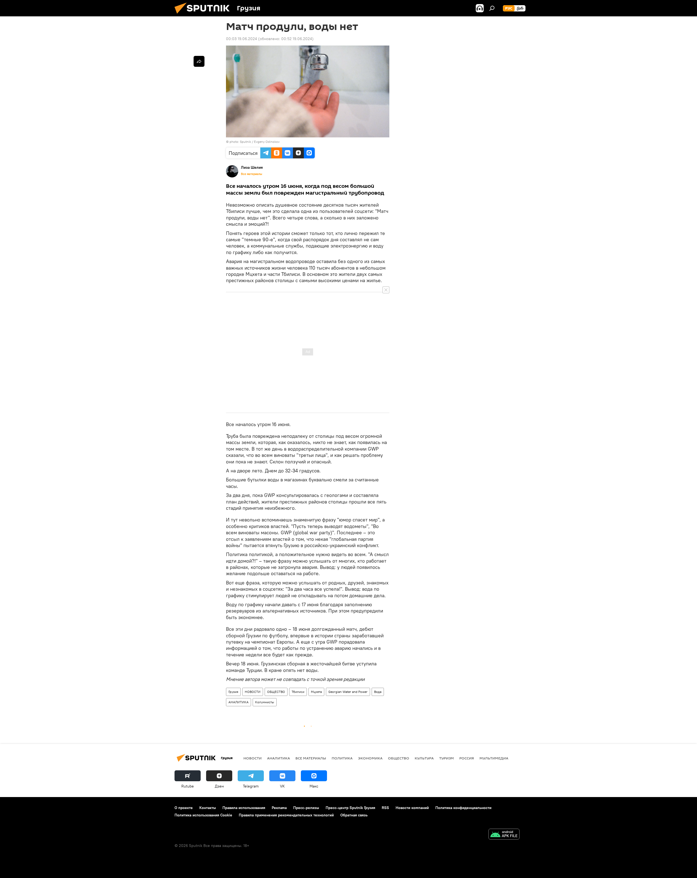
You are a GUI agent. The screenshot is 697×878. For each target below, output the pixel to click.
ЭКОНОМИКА (370, 758)
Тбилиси (298, 692)
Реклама (279, 807)
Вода (377, 692)
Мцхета (316, 692)
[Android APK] (503, 835)
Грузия (233, 692)
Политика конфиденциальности (463, 807)
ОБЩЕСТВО (276, 692)
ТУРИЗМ (446, 758)
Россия (466, 758)
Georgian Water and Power (348, 692)
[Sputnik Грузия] (204, 15)
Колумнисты (264, 702)
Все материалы (251, 174)
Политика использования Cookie (203, 815)
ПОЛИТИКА (342, 758)
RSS (385, 807)
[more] (199, 61)
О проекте (184, 807)
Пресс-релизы (306, 807)
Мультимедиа (493, 758)
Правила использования (243, 807)
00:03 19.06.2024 (241, 38)
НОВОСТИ (253, 692)
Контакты (207, 807)
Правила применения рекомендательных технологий (286, 815)
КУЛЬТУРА (424, 758)
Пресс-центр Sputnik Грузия (350, 807)
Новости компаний (412, 807)
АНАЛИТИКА (238, 702)
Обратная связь (354, 815)
